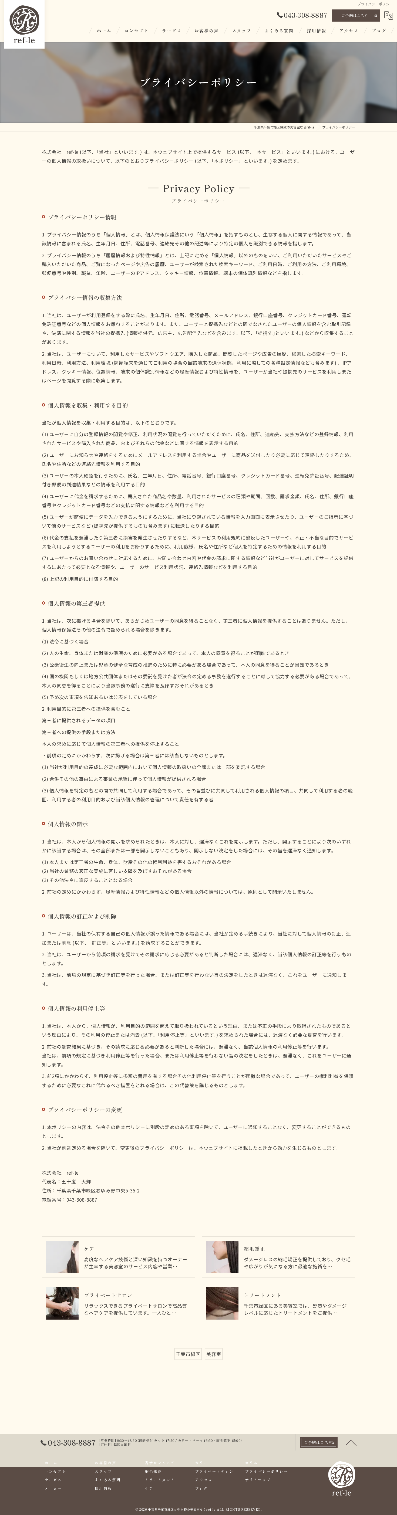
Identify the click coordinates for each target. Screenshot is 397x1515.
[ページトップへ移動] (351, 1442)
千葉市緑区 (188, 1354)
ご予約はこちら (354, 15)
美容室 (213, 1354)
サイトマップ (258, 1479)
